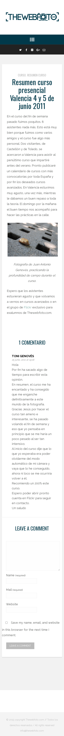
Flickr (28, 307)
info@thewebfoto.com (32, 730)
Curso (22, 75)
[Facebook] (26, 50)
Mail (14, 589)
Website (12, 604)
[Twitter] (20, 50)
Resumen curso (36, 75)
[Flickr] (32, 50)
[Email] (44, 50)
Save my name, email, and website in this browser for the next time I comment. (31, 629)
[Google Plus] (38, 50)
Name (16, 575)
